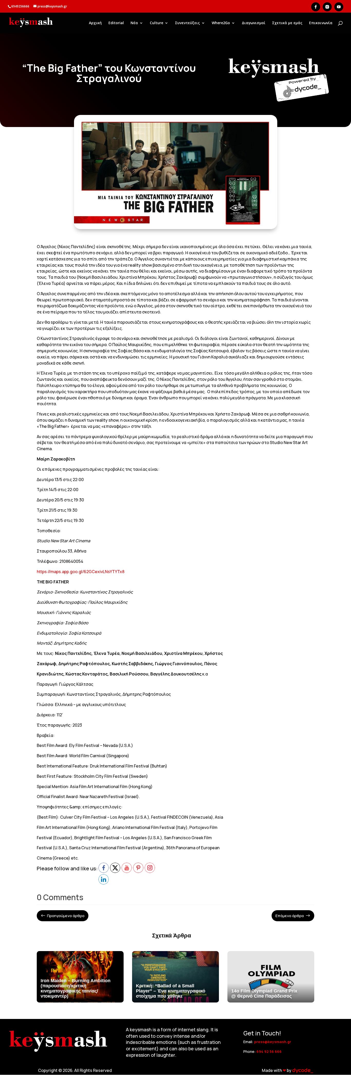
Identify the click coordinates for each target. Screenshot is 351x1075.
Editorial (116, 23)
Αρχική (95, 23)
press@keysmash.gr (272, 1041)
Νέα (134, 23)
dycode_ (302, 1070)
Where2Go (221, 23)
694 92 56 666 (269, 1051)
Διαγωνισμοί (253, 23)
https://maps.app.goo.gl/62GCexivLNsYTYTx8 (80, 571)
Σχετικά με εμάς (287, 23)
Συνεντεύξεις (187, 23)
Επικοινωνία (320, 23)
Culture (156, 23)
